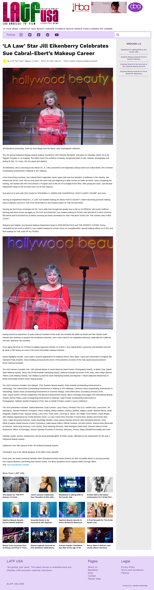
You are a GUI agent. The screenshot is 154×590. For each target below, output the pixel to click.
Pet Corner (106, 29)
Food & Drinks (91, 29)
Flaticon (125, 573)
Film (8, 29)
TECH (33, 29)
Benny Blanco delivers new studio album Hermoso (99, 546)
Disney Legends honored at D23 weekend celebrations (43, 546)
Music (15, 29)
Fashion (49, 29)
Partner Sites (94, 579)
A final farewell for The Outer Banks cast (100, 521)
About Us (92, 567)
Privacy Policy (128, 567)
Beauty (41, 29)
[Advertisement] (109, 19)
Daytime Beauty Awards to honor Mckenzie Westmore (70, 521)
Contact (92, 576)
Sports (78, 29)
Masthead (93, 570)
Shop (90, 573)
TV (4, 29)
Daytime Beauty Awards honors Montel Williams (13, 521)
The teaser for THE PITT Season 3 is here (13, 496)
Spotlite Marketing (140, 586)
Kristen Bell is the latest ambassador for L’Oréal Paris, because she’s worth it (100, 496)
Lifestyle (24, 29)
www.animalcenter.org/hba (18, 465)
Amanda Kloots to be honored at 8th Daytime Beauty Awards (41, 521)
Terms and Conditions (132, 570)
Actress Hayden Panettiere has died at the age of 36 (70, 546)
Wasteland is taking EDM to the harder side (71, 496)
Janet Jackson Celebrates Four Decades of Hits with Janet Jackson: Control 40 (42, 496)
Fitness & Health (64, 29)
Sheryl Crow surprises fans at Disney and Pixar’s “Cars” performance (15, 546)
